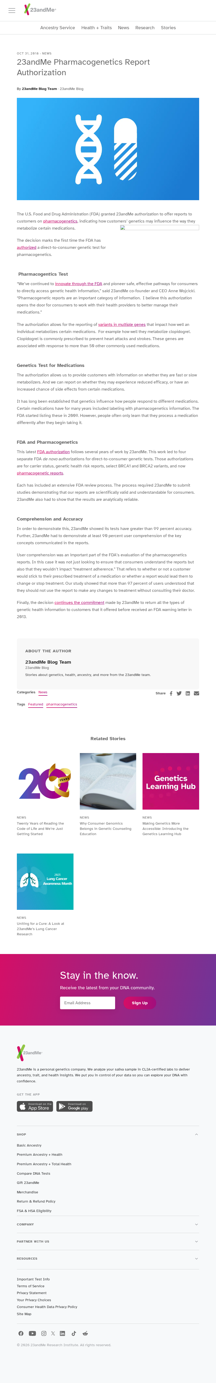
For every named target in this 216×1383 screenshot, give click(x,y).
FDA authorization (53, 452)
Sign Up (140, 1003)
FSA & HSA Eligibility (34, 1211)
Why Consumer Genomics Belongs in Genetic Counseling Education (105, 828)
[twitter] (179, 693)
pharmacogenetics (60, 221)
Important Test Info (33, 1279)
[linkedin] (187, 693)
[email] (196, 693)
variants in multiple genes (122, 324)
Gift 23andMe (28, 1182)
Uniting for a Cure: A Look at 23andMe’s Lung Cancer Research (40, 928)
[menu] (14, 10)
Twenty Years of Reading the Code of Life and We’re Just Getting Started (40, 828)
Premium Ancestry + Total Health (44, 1164)
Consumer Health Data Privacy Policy (47, 1307)
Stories (168, 28)
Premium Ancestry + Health (39, 1154)
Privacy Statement (32, 1293)
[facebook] (171, 693)
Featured (35, 704)
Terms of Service (31, 1286)
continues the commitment (79, 602)
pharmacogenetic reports (40, 473)
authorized (26, 247)
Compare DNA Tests (33, 1173)
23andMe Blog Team (39, 89)
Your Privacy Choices (34, 1300)
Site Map (24, 1314)
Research (145, 28)
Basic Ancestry (29, 1145)
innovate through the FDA (78, 283)
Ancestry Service (57, 28)
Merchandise (27, 1192)
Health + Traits (96, 28)
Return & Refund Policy (36, 1201)
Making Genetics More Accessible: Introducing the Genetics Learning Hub (166, 828)
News (123, 28)
